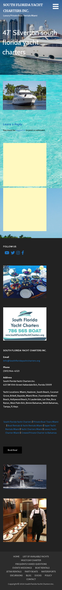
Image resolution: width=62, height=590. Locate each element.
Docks (38, 576)
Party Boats (31, 572)
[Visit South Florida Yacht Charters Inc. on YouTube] (7, 253)
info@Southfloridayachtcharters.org (21, 360)
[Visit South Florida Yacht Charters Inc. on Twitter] (13, 253)
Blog (28, 576)
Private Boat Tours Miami (45, 422)
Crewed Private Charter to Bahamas (39, 433)
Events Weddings (22, 568)
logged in (20, 130)
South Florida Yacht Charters (17, 422)
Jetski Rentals (13, 572)
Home (16, 557)
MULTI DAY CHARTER (31, 560)
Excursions (16, 576)
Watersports (48, 572)
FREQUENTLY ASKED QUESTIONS (31, 564)
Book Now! (12, 450)
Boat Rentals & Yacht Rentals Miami (25, 425)
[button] (57, 8)
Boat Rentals (42, 568)
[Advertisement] (24, 164)
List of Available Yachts (36, 557)
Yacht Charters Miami (31, 429)
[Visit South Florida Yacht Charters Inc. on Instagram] (18, 253)
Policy (48, 576)
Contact (31, 579)
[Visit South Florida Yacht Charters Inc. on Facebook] (22, 253)
